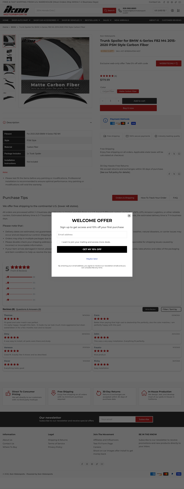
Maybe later (92, 259)
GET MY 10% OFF (92, 249)
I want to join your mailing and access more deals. (86, 242)
